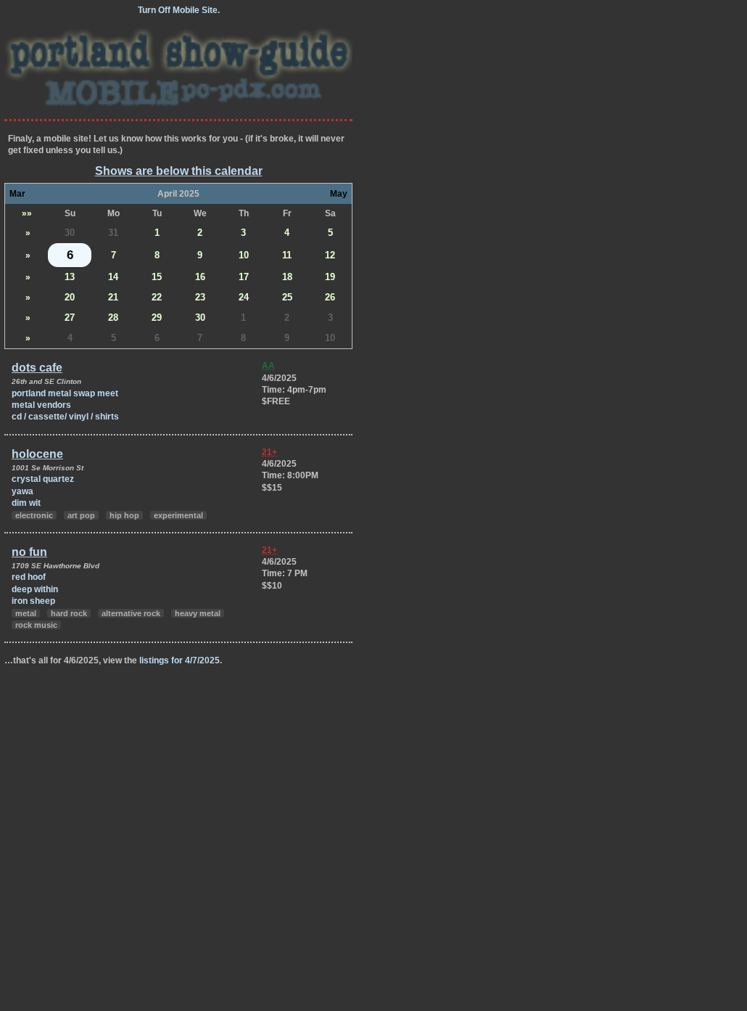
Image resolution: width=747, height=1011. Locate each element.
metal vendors (41, 405)
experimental (178, 515)
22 (157, 297)
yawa (22, 491)
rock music (36, 625)
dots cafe (37, 367)
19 (330, 276)
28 (113, 317)
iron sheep (33, 601)
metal (25, 613)
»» (27, 213)
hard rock (69, 613)
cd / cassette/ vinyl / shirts (65, 417)
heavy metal (197, 613)
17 (244, 276)
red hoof (29, 577)
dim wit (26, 503)
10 (244, 255)
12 (330, 255)
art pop (81, 515)
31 (113, 232)
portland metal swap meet (65, 393)
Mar (17, 194)
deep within (35, 589)
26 (330, 297)
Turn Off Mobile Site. (179, 10)
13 (70, 276)
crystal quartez (43, 479)
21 (113, 297)
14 (113, 276)
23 (200, 297)
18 (287, 276)
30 (70, 232)
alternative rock (131, 613)
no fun (29, 552)
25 (287, 297)
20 (70, 297)
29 (157, 317)
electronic (34, 515)
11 (287, 255)
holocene (37, 454)
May (338, 194)
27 (70, 317)
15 (157, 276)
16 (200, 276)
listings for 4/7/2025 (179, 660)
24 (244, 297)
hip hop (124, 515)
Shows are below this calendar (179, 171)
